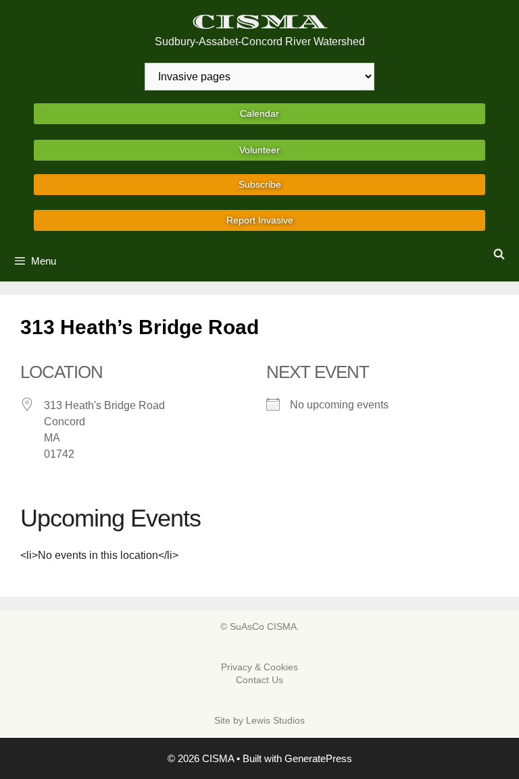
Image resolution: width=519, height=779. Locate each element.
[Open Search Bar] (499, 254)
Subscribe (260, 184)
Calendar (259, 113)
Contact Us (259, 679)
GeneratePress (318, 758)
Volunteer (259, 149)
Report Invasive (259, 220)
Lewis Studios (275, 720)
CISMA (260, 21)
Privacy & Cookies (259, 667)
